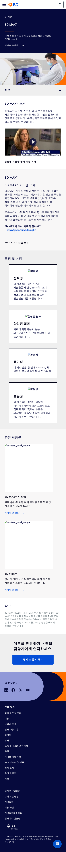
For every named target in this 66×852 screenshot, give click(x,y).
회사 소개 (9, 768)
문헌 (7, 751)
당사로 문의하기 (12, 45)
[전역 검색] (60, 4)
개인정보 (9, 802)
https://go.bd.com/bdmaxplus (21, 230)
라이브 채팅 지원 (13, 757)
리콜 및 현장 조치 (13, 713)
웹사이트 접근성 (12, 819)
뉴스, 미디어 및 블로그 (15, 762)
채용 (7, 719)
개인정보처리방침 (13, 813)
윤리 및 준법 (11, 773)
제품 (10, 17)
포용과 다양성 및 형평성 (16, 746)
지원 (7, 779)
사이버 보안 (10, 724)
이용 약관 (9, 808)
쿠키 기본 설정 (12, 797)
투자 (7, 741)
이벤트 (8, 735)
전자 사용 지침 (12, 730)
